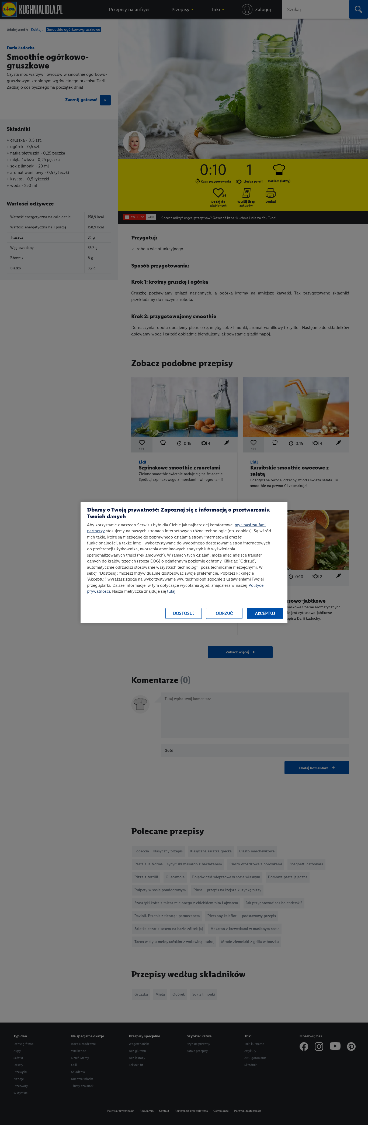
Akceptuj (265, 613)
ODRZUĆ (224, 613)
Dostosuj (184, 613)
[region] (184, 562)
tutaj (171, 591)
